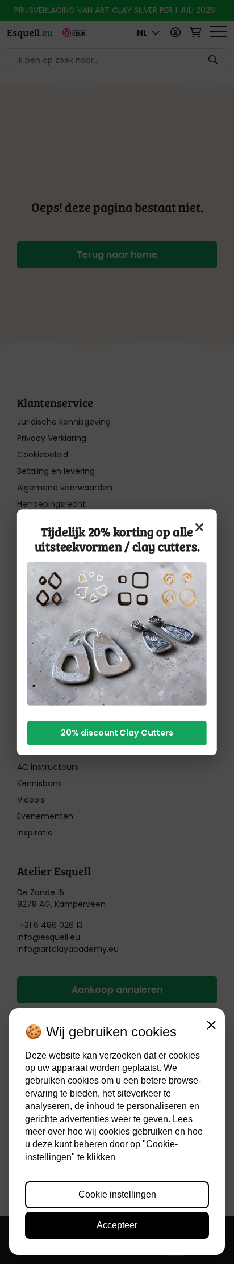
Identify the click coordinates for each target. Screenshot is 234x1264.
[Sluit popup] (199, 526)
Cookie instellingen (117, 1194)
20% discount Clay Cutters (117, 732)
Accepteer (117, 1225)
